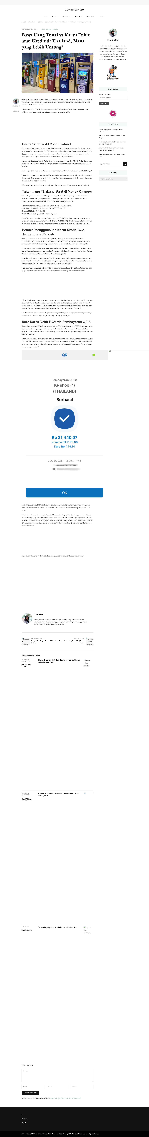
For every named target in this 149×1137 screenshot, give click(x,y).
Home (46, 17)
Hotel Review (91, 17)
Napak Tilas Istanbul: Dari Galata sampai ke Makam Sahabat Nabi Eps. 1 (59, 661)
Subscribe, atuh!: (105, 94)
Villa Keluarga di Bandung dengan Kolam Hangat (112, 137)
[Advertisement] (57, 127)
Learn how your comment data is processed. (65, 1098)
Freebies (101, 17)
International (66, 17)
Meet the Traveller (74, 9)
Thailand (55, 29)
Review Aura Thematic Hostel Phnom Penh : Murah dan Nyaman (59, 794)
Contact (24, 1119)
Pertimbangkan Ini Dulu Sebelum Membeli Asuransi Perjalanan (112, 143)
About (24, 1123)
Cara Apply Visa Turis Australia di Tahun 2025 (112, 155)
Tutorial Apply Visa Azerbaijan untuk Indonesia (57, 927)
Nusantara (78, 17)
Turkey (24, 666)
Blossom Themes (77, 1134)
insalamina (16, 106)
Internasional (46, 29)
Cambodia (25, 798)
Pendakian (55, 17)
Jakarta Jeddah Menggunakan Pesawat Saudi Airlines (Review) (111, 149)
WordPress (94, 1134)
